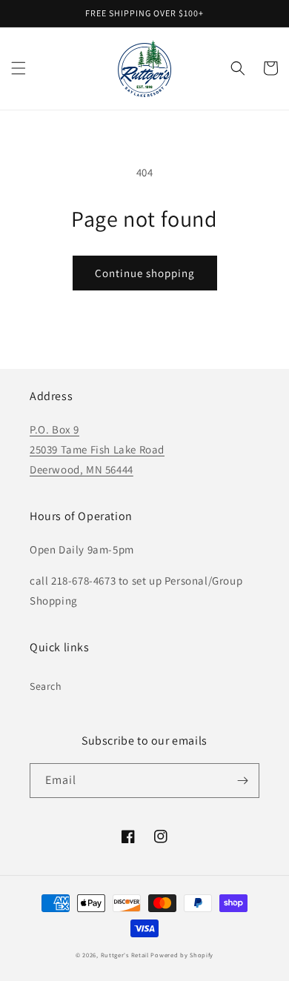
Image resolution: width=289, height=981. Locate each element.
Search (46, 686)
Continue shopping (145, 273)
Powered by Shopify (181, 955)
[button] (18, 68)
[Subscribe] (242, 780)
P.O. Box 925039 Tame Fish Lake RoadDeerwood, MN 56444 (97, 449)
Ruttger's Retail (125, 955)
